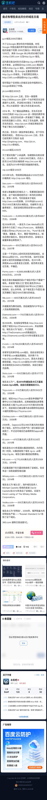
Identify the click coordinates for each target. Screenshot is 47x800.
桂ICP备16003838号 (23, 782)
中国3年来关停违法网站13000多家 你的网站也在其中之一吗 (35, 608)
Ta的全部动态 (23, 717)
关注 (32, 31)
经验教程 (22, 8)
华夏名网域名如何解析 (11, 605)
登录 (23, 643)
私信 (41, 31)
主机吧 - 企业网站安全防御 (30, 778)
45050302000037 (25, 785)
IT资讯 (13, 8)
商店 (31, 8)
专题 (37, 8)
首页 (5, 8)
